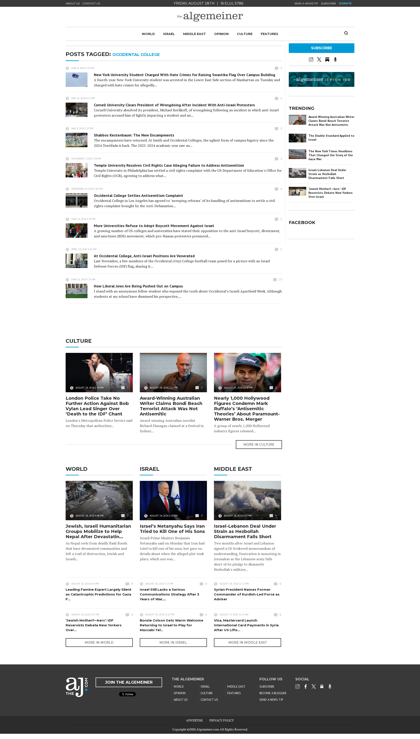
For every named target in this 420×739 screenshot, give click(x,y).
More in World (99, 642)
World (148, 34)
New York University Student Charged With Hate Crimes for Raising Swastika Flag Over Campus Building (184, 74)
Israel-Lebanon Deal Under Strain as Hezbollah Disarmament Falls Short (245, 531)
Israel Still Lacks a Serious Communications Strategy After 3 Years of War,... (169, 594)
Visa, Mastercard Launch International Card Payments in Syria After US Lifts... (246, 625)
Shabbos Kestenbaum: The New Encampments (134, 135)
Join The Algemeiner (129, 682)
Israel (169, 34)
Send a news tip (306, 3)
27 (280, 279)
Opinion (221, 34)
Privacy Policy (221, 720)
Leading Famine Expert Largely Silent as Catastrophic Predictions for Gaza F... (98, 594)
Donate (345, 3)
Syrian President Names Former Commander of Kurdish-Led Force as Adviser (247, 594)
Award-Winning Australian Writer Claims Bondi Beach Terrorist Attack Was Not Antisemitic (171, 406)
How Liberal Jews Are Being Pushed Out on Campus (138, 286)
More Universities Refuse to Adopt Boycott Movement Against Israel (154, 225)
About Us (73, 3)
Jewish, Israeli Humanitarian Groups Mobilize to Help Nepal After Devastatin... (98, 531)
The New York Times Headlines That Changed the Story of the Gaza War (330, 155)
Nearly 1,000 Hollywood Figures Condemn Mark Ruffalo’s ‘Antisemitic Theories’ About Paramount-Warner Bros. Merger (247, 409)
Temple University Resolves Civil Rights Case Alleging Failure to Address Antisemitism (169, 165)
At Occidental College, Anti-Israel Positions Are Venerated (144, 255)
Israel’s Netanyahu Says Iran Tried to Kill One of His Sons (172, 529)
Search (346, 33)
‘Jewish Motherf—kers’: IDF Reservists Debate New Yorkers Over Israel (330, 193)
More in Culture (258, 445)
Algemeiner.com (207, 729)
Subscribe (328, 3)
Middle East (194, 34)
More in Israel (173, 642)
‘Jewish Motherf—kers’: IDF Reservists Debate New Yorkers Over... (94, 625)
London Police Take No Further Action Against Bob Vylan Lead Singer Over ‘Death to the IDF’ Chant (97, 406)
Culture (244, 34)
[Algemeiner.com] (210, 17)
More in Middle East (247, 642)
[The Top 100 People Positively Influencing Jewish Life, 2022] (321, 85)
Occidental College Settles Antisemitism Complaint (138, 195)
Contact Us (91, 3)
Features (269, 34)
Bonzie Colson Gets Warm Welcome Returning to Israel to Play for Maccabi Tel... (171, 625)
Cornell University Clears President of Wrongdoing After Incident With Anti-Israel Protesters (174, 104)
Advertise (194, 720)
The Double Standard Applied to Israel (331, 138)
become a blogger (272, 693)
